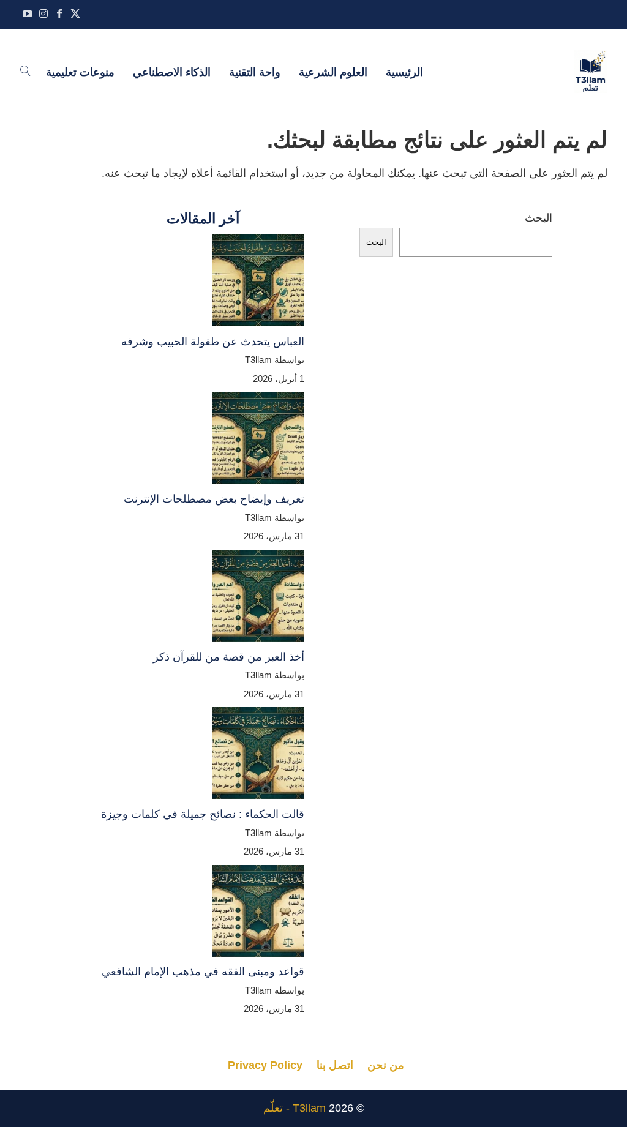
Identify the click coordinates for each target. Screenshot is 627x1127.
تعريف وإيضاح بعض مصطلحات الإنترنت (214, 499)
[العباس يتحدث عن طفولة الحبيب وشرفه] (258, 283)
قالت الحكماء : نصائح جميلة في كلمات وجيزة (202, 814)
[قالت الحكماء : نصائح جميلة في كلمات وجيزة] (258, 756)
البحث (538, 218)
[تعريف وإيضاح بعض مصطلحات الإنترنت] (258, 441)
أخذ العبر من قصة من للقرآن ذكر (228, 657)
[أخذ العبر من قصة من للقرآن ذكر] (258, 599)
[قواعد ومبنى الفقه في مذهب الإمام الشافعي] (258, 914)
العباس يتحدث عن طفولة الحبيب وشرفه (212, 341)
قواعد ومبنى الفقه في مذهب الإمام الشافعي (203, 971)
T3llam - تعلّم (294, 1108)
